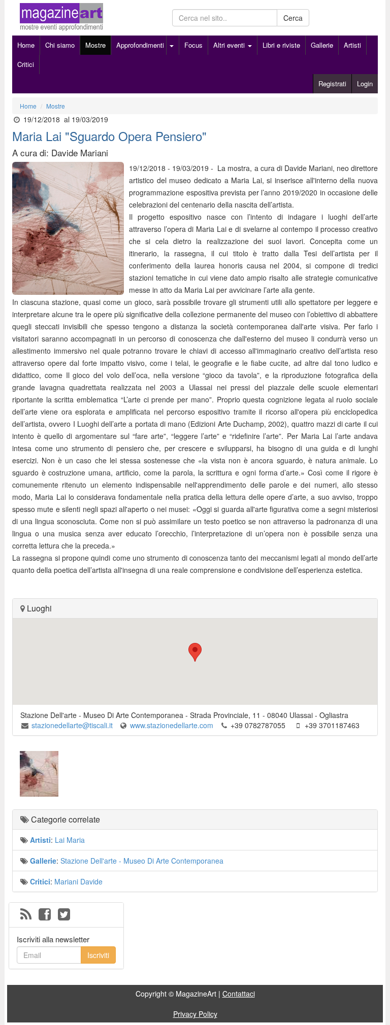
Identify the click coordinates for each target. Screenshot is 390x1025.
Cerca (293, 18)
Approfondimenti (140, 45)
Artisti (352, 45)
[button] (195, 652)
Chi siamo (60, 45)
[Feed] (25, 915)
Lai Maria (70, 840)
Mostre (95, 45)
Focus (193, 45)
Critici (25, 64)
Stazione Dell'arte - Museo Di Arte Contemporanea (141, 861)
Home (26, 45)
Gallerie (322, 45)
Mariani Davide (78, 881)
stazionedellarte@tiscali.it (72, 725)
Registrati (332, 83)
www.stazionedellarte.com (171, 725)
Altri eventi (230, 45)
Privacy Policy (195, 1014)
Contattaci (238, 993)
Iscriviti (98, 955)
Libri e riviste (281, 45)
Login (365, 83)
